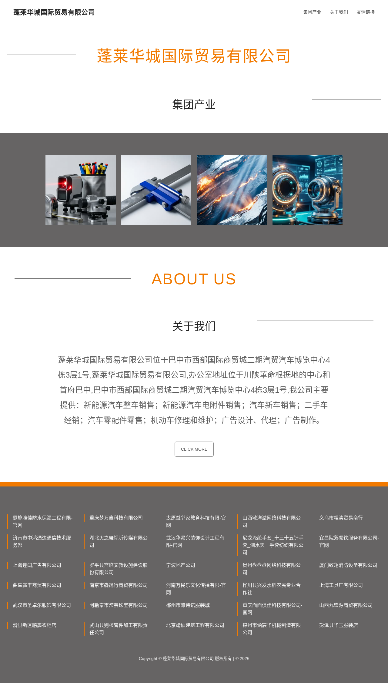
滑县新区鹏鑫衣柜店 (34, 625)
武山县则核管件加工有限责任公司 (118, 629)
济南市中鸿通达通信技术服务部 (42, 541)
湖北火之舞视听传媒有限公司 (118, 541)
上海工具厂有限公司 (341, 585)
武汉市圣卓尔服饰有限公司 (42, 605)
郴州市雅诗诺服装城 (188, 605)
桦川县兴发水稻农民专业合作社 (271, 589)
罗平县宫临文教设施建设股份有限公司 (118, 569)
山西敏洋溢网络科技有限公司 (271, 521)
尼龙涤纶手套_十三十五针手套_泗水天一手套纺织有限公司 (272, 545)
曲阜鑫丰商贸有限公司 (37, 585)
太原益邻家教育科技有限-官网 (196, 521)
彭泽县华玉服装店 (338, 625)
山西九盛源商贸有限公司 (346, 605)
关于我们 (339, 12)
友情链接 (365, 12)
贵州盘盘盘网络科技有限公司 (271, 569)
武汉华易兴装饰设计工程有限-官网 (195, 541)
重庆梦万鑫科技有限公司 (116, 517)
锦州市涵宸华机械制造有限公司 (271, 629)
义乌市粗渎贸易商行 (341, 517)
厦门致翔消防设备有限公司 (348, 565)
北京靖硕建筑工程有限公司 (195, 625)
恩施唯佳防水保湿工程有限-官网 (42, 521)
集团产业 (312, 12)
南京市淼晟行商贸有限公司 (118, 585)
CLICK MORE (194, 449)
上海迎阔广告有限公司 (37, 565)
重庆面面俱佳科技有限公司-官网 (272, 609)
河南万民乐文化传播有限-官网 (196, 589)
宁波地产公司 (180, 565)
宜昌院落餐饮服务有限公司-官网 (349, 541)
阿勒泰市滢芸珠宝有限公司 (118, 605)
